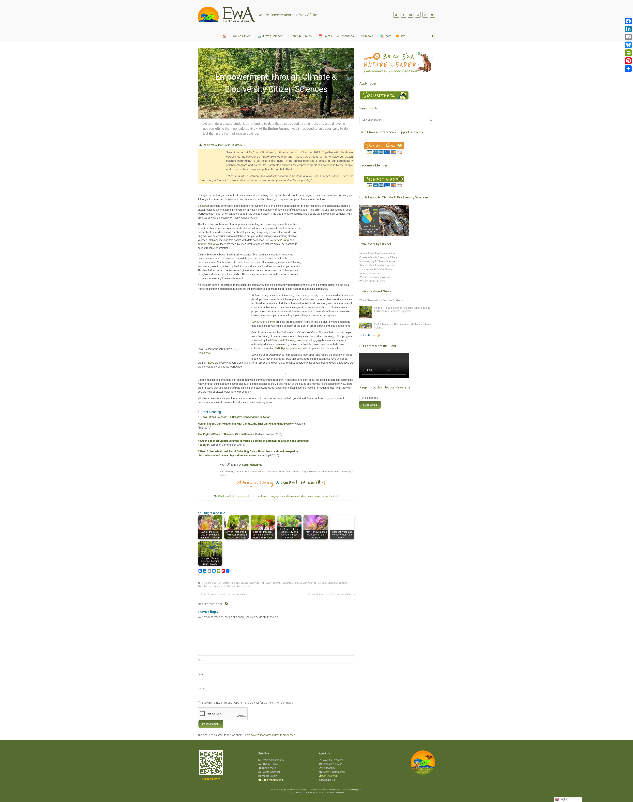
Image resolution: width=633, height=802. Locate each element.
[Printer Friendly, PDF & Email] (344, 508)
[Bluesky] (628, 45)
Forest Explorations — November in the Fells (224, 594)
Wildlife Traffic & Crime (372, 281)
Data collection (340, 583)
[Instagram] (410, 15)
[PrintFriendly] (628, 53)
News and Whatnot (210, 583)
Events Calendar (270, 771)
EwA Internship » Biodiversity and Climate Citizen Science (402, 326)
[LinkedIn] (425, 15)
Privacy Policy (269, 764)
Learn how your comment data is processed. (270, 735)
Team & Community (333, 771)
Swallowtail (204, 353)
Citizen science (284, 583)
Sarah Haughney (252, 464)
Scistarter (203, 205)
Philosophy (328, 768)
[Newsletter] (396, 15)
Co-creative (297, 583)
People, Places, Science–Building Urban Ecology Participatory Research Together (402, 309)
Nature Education (369, 273)
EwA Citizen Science (263, 321)
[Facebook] (403, 15)
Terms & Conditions (272, 760)
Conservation (327, 583)
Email (201, 674)
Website (202, 688)
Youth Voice (254, 583)
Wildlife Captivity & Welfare (375, 277)
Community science (312, 583)
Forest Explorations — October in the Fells (330, 594)
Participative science (217, 586)
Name (201, 660)
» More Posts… (368, 335)
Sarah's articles (244, 586)
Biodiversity (271, 583)
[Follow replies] (227, 604)
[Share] (628, 69)
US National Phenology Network (288, 340)
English (563, 799)
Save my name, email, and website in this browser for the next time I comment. (247, 702)
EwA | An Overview (332, 760)
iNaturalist (202, 586)
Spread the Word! (301, 483)
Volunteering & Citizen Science (234, 583)
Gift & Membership (272, 779)
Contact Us (328, 779)
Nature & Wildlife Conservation (377, 253)
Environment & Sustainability (375, 269)
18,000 (210, 362)
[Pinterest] (432, 15)
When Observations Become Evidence (381, 300)
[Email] (628, 37)
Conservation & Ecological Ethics (378, 257)
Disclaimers (268, 768)
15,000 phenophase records (291, 348)
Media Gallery (269, 775)
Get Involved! (330, 775)
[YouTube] (418, 15)
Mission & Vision (332, 764)
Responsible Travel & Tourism (376, 265)
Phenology (231, 586)
